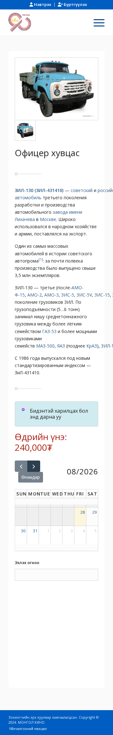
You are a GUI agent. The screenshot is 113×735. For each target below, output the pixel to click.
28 (82, 512)
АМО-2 (34, 295)
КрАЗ (91, 346)
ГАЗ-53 (49, 331)
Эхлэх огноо (27, 562)
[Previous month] (21, 466)
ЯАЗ (61, 346)
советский (82, 190)
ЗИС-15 (102, 295)
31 (35, 531)
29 (94, 512)
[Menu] (96, 22)
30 (23, 531)
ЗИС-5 (67, 295)
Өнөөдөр (30, 477)
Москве (48, 219)
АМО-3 (51, 295)
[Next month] (33, 466)
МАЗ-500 (45, 346)
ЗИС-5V (84, 295)
